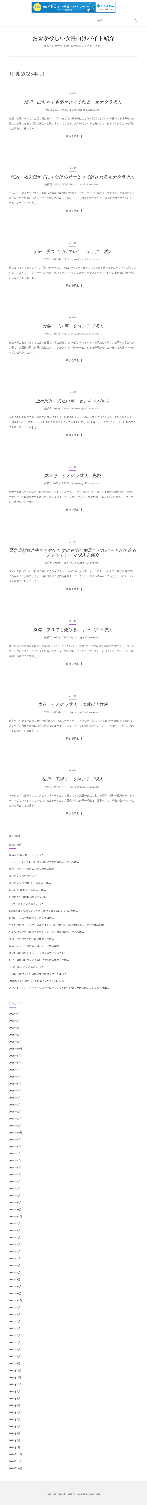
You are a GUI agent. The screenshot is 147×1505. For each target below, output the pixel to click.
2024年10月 (15, 1132)
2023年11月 (15, 1209)
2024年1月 (15, 1195)
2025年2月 (15, 1104)
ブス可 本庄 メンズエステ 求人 (26, 966)
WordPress (94, 1493)
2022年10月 (15, 1300)
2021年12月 (15, 1370)
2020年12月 (15, 1454)
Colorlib (71, 1493)
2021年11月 (15, 1377)
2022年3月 (15, 1349)
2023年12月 (15, 1202)
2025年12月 (15, 1034)
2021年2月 (14, 1440)
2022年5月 (15, 1335)
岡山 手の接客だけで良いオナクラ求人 (31, 938)
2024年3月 (15, 1181)
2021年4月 (15, 1426)
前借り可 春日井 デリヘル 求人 (26, 854)
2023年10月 (15, 1216)
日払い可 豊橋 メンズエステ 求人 (27, 889)
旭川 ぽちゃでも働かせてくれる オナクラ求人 (72, 102)
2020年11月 (15, 1461)
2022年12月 (15, 1286)
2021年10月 (15, 1384)
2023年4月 (15, 1258)
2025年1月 (15, 1111)
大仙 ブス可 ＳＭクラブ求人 (72, 326)
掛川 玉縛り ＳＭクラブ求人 (72, 779)
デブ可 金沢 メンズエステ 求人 (26, 903)
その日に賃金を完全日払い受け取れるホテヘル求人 (38, 973)
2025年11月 (15, 1041)
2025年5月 (15, 1083)
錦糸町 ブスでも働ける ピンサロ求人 (31, 917)
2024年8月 (15, 1146)
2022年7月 (15, 1321)
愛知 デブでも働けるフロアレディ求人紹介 (34, 945)
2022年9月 (15, 1307)
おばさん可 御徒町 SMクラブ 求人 (28, 896)
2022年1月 (14, 1363)
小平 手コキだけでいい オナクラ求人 (72, 251)
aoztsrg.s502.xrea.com (86, 109)
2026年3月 (15, 1013)
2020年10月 (15, 1468)
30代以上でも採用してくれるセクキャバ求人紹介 (37, 980)
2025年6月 (15, 1076)
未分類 (72, 93)
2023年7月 (15, 1237)
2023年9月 (15, 1223)
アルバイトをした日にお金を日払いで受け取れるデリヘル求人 (44, 861)
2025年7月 (15, 1069)
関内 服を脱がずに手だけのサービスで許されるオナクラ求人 (72, 177)
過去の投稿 (15, 835)
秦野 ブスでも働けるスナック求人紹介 (31, 868)
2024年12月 (15, 1118)
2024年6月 (15, 1160)
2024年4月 (15, 1174)
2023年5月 (15, 1251)
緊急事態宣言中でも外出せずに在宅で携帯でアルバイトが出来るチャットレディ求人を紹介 (72, 553)
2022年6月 (15, 1328)
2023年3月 (15, 1265)
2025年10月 (15, 1048)
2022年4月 (15, 1342)
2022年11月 (15, 1293)
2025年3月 (15, 1097)
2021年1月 (14, 1447)
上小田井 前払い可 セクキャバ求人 (72, 401)
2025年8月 (15, 1062)
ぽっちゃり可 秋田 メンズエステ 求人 (30, 882)
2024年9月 (15, 1139)
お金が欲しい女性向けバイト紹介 (73, 38)
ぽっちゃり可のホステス (23, 875)
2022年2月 (15, 1356)
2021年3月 (14, 1433)
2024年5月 (15, 1167)
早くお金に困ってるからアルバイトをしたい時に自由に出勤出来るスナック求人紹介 (56, 924)
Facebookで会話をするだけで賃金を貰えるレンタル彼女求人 (43, 910)
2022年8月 (15, 1314)
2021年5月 (15, 1419)
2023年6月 (15, 1244)
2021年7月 (14, 1405)
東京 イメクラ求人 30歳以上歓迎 (73, 704)
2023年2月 (15, 1272)
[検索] (135, 20)
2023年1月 (14, 1279)
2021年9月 (15, 1391)
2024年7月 (15, 1153)
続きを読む (72, 136)
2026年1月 (15, 1027)
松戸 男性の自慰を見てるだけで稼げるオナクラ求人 (39, 959)
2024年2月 (15, 1188)
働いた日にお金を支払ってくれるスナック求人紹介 (38, 952)
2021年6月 (15, 1412)
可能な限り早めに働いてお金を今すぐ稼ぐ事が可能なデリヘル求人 (46, 931)
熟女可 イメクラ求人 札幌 (72, 475)
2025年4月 (15, 1090)
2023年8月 (15, 1230)
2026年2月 (15, 1020)
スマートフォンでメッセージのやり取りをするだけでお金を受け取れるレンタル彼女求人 (59, 987)
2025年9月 (15, 1055)
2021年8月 (15, 1398)
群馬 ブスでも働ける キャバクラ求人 (72, 629)
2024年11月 (15, 1125)
